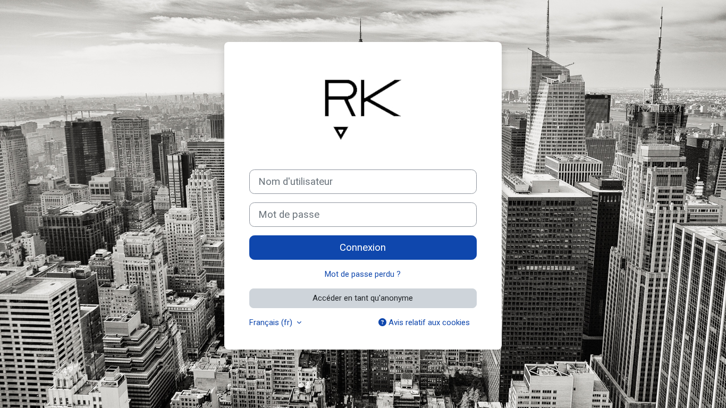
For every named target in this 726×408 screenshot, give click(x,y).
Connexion (363, 247)
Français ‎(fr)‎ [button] (271, 322)
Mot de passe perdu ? (363, 274)
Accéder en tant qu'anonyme (363, 298)
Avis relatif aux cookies (428, 322)
